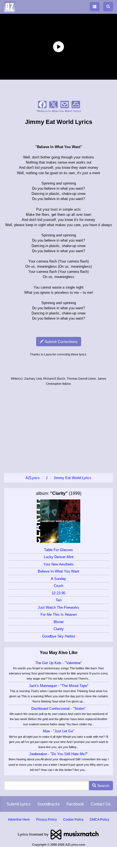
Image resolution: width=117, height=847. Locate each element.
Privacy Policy (46, 819)
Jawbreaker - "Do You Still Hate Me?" (58, 754)
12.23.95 (58, 593)
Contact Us (101, 804)
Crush (58, 586)
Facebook (75, 804)
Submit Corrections (61, 341)
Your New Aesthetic (58, 564)
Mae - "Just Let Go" (58, 731)
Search (102, 785)
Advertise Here (19, 819)
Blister (59, 622)
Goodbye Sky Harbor (58, 636)
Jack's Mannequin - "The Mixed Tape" (58, 686)
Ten (58, 600)
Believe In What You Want (58, 571)
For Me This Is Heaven (59, 614)
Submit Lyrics (19, 804)
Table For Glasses (58, 550)
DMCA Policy (99, 819)
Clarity (59, 629)
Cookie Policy (73, 819)
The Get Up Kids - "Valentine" (58, 663)
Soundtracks (48, 804)
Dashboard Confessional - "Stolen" (58, 709)
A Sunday (58, 579)
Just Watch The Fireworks (58, 607)
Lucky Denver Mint (58, 557)
